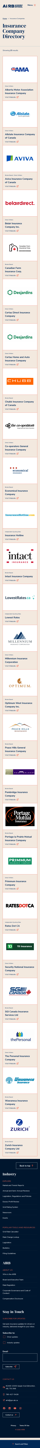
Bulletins (6, 1248)
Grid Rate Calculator (11, 1231)
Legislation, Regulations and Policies (17, 1196)
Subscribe (8, 1367)
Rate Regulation (9, 1285)
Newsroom (7, 1212)
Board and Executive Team (13, 1279)
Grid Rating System (10, 1207)
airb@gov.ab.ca (12, 1400)
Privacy (13, 1425)
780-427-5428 (12, 1394)
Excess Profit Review (11, 1201)
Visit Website (10, 97)
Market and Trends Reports (13, 1185)
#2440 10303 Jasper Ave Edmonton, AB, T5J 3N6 (20, 1387)
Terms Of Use (24, 1425)
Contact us (9, 1415)
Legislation (7, 1242)
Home (5, 18)
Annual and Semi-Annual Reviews (16, 1191)
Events (5, 1218)
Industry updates (13, 1343)
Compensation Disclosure (13, 1298)
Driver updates (12, 1337)
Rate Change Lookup (11, 1237)
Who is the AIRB (9, 1274)
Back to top (25, 1165)
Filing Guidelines (9, 1253)
